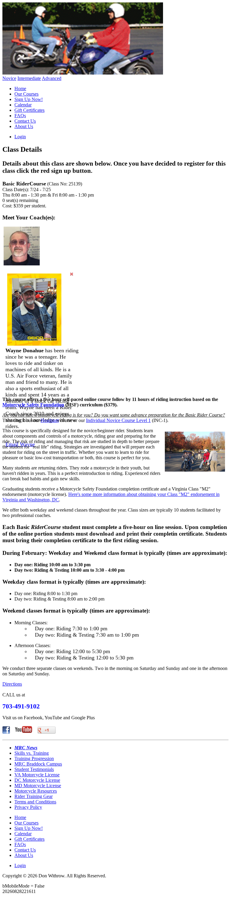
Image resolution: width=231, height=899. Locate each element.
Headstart (50, 420)
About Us (23, 126)
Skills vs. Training (31, 753)
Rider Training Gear (33, 796)
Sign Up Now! (28, 99)
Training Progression (34, 758)
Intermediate (29, 78)
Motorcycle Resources (35, 791)
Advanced (51, 78)
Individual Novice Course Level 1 (118, 420)
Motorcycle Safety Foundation (33, 404)
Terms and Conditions (35, 801)
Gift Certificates (29, 110)
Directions (12, 683)
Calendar (23, 104)
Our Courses (26, 93)
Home (20, 88)
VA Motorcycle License (37, 774)
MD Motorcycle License (37, 785)
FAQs (20, 115)
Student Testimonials (34, 769)
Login (20, 136)
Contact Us (25, 121)
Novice (9, 78)
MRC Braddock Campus (38, 763)
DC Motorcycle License (37, 780)
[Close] (71, 274)
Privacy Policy (28, 807)
